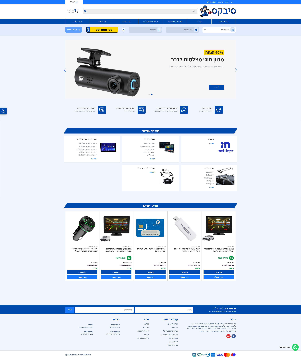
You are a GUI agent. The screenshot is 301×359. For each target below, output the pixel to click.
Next (64, 70)
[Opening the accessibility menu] (3, 111)
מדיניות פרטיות (143, 338)
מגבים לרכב (126, 21)
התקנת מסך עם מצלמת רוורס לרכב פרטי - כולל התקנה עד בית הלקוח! (219, 250)
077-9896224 (211, 2)
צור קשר (220, 2)
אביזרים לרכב (77, 21)
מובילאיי (199, 21)
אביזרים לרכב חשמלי (175, 21)
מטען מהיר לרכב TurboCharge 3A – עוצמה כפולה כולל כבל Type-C (84, 250)
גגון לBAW (209, 172)
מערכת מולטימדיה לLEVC (86, 155)
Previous (236, 70)
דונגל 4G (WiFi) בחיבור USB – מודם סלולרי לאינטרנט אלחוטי (187, 250)
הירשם (70, 310)
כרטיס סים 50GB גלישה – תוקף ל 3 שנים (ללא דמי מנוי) (151, 250)
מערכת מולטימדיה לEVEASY (86, 149)
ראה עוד (211, 143)
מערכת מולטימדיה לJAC (87, 152)
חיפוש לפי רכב (72, 30)
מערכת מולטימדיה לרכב (150, 21)
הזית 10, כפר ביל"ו (113, 334)
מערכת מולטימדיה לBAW (87, 143)
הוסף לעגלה (218, 277)
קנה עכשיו (218, 272)
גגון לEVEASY (208, 178)
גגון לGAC (209, 181)
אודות (227, 2)
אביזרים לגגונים (149, 143)
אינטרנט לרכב (149, 149)
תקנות (146, 334)
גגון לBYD (209, 175)
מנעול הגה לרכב (148, 152)
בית (232, 2)
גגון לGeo (209, 184)
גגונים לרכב (102, 21)
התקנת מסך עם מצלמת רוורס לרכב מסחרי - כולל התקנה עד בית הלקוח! (118, 250)
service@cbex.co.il (86, 327)
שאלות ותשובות (143, 331)
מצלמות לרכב (223, 21)
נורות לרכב (150, 155)
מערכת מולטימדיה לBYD (87, 146)
